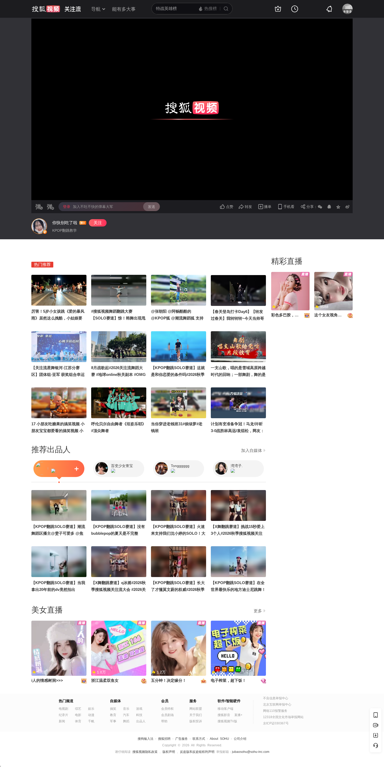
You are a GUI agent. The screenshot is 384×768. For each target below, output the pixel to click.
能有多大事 (124, 9)
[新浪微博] (347, 206)
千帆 (91, 721)
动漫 (91, 715)
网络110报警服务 (275, 711)
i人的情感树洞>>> (47, 680)
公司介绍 (240, 739)
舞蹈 (126, 721)
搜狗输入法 (145, 739)
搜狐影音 (224, 715)
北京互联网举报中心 (277, 704)
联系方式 (199, 739)
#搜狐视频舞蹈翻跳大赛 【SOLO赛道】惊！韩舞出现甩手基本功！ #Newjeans (118, 318)
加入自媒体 (251, 450)
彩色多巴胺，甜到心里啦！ (294, 315)
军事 (113, 721)
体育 (78, 721)
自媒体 (115, 701)
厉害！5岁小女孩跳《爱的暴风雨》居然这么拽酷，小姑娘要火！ (57, 318)
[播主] (39, 226)
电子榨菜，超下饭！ (228, 680)
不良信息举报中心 (275, 698)
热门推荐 (42, 264)
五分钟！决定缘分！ (168, 680)
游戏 (139, 709)
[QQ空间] (338, 206)
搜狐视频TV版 (227, 721)
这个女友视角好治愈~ (333, 315)
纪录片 (63, 715)
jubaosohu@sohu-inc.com (250, 752)
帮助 (164, 721)
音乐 (126, 709)
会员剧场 (167, 715)
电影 (78, 715)
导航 (96, 9)
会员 (164, 701)
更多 (258, 611)
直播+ (238, 715)
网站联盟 (195, 709)
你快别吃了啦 (64, 222)
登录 (66, 207)
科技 (139, 715)
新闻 (62, 721)
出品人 (141, 721)
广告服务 (181, 739)
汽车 (126, 715)
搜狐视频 (46, 9)
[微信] (320, 206)
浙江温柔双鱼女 (105, 680)
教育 (113, 715)
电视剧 (63, 709)
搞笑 (113, 709)
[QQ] (329, 206)
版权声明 (168, 752)
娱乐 (91, 709)
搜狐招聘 (164, 739)
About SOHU (219, 739)
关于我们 (195, 715)
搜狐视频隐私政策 (145, 752)
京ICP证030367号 (276, 723)
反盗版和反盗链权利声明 (197, 752)
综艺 (78, 709)
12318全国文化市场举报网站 (283, 717)
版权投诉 (195, 721)
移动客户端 (225, 709)
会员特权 (167, 709)
